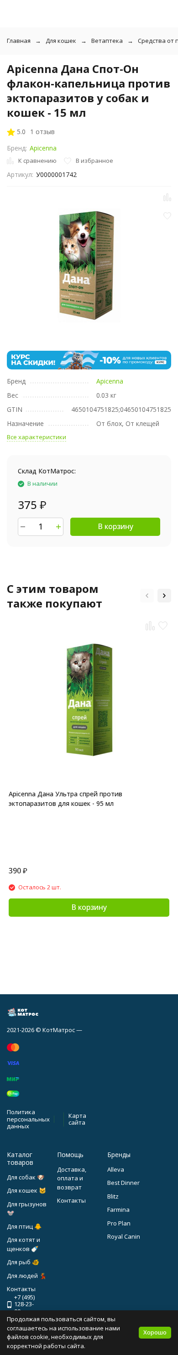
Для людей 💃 (27, 1276)
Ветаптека (107, 40)
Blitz (113, 1196)
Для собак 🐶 (25, 1177)
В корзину (115, 526)
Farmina (118, 1209)
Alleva (115, 1169)
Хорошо (155, 1332)
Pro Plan (119, 1223)
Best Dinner (123, 1182)
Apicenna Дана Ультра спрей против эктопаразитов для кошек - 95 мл (65, 798)
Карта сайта (77, 1119)
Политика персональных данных (28, 1119)
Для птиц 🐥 (24, 1226)
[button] (147, 595)
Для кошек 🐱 (26, 1190)
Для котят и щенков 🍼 (23, 1244)
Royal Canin (123, 1236)
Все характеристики (36, 437)
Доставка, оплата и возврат (71, 1178)
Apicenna (43, 148)
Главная (19, 40)
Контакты (71, 1200)
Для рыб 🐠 (23, 1262)
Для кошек (61, 40)
